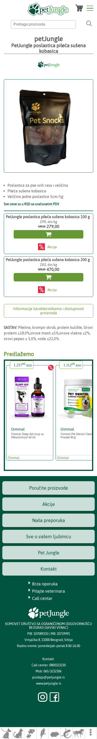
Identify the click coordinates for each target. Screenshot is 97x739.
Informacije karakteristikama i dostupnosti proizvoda (48, 311)
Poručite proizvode (48, 488)
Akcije (48, 504)
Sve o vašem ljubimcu (48, 536)
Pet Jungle (48, 552)
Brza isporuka (45, 583)
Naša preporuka (48, 520)
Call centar (42, 598)
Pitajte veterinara (48, 591)
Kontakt (48, 569)
